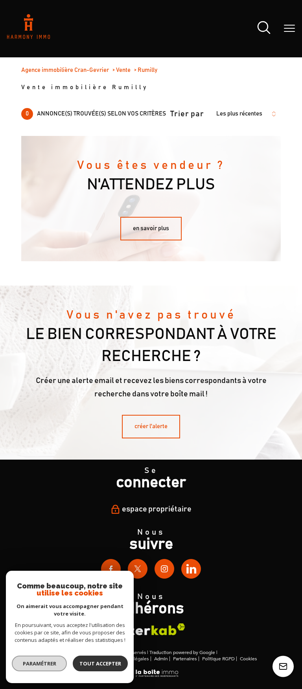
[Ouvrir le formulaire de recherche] (264, 28)
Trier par (187, 114)
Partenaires (185, 659)
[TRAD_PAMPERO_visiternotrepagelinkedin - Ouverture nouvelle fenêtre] (191, 569)
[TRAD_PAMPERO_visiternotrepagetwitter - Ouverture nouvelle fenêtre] (137, 569)
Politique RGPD (218, 659)
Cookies (248, 659)
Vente (123, 70)
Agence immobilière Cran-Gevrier (65, 70)
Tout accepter (100, 663)
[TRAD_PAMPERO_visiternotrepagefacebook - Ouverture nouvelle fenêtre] (111, 569)
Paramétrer (39, 663)
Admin (161, 659)
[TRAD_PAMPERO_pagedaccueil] (28, 36)
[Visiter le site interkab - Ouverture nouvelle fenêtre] (151, 629)
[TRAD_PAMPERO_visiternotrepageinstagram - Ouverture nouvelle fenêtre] (164, 569)
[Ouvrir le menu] (289, 28)
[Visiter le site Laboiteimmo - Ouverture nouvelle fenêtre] (151, 675)
